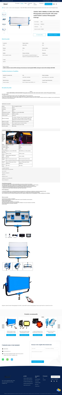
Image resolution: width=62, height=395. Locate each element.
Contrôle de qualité (37, 382)
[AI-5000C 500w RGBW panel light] (25, 137)
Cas (43, 378)
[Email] (13, 360)
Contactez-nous (40, 34)
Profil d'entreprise (37, 379)
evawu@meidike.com (7, 351)
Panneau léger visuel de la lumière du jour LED (44, 305)
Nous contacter (35, 4)
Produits (21, 3)
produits (7, 7)
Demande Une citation (55, 376)
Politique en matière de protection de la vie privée (11, 393)
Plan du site (36, 384)
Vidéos (25, 3)
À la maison (17, 3)
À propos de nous (30, 4)
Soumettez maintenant (37, 361)
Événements (41, 3)
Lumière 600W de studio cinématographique (29, 305)
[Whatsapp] (4, 360)
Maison (4, 7)
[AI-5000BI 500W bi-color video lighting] (12, 137)
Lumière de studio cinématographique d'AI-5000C (13, 305)
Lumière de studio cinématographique (14, 7)
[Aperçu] (6, 4)
